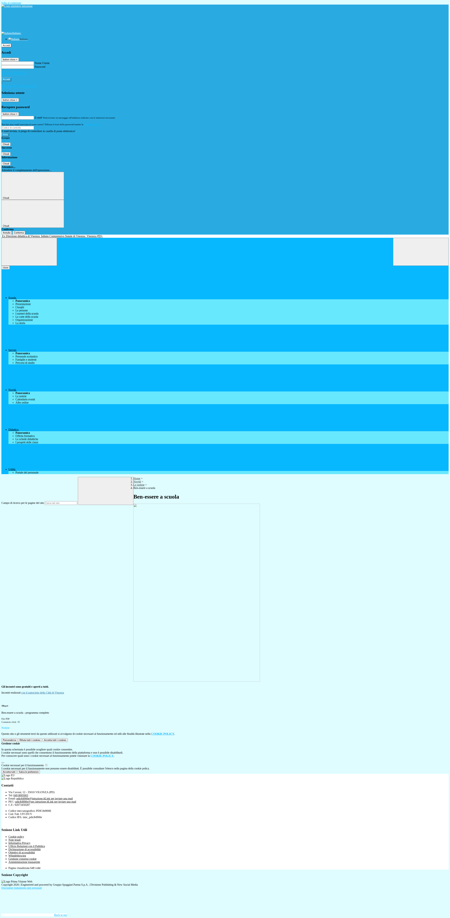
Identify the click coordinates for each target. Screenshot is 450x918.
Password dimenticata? (14, 73)
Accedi (6, 45)
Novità (137, 481)
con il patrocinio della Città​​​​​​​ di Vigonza (42, 692)
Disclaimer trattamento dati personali (21, 887)
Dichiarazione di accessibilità (24, 849)
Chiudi (6, 144)
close (5, 267)
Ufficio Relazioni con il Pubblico (26, 846)
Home (136, 478)
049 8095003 (20, 795)
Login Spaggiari (91, 124)
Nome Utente (42, 63)
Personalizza (9, 740)
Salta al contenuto (11, 2)
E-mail (38, 117)
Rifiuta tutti (30, 740)
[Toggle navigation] (29, 252)
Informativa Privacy (19, 843)
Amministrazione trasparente (24, 861)
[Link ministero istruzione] (17, 6)
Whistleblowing (17, 855)
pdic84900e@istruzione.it (44, 798)
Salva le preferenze (28, 772)
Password (40, 66)
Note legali (14, 839)
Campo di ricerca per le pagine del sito (22, 502)
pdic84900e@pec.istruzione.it (45, 801)
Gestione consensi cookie (22, 858)
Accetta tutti (55, 740)
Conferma (19, 232)
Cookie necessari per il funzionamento (22, 765)
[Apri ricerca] (421, 252)
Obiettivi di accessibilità (21, 852)
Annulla (6, 232)
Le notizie (138, 484)
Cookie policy (16, 836)
